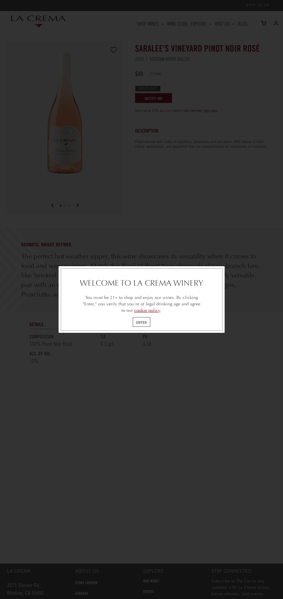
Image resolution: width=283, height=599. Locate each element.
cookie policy (147, 310)
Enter (141, 322)
